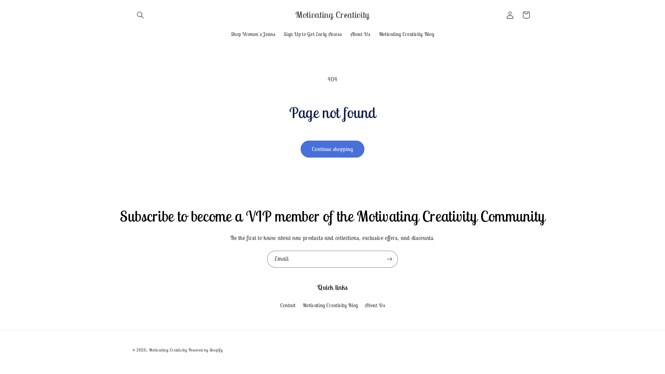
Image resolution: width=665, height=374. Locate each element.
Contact (288, 305)
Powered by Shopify (205, 350)
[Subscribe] (390, 259)
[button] (141, 15)
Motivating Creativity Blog (330, 305)
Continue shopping (333, 148)
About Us (375, 305)
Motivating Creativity (168, 350)
